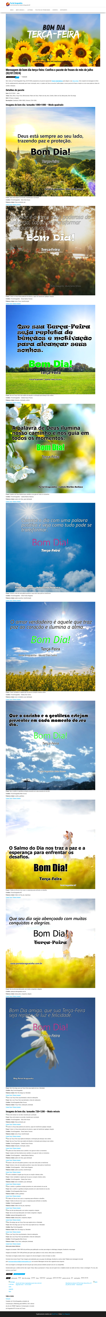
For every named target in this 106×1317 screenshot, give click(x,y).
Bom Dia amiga (26, 1278)
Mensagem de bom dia (19, 1274)
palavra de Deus (57, 1278)
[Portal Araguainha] (7, 10)
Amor (19, 1278)
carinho (33, 1278)
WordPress (55, 1314)
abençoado (14, 1278)
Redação (24, 77)
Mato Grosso (20, 10)
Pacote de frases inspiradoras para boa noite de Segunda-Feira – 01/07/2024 (28, 1283)
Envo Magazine (66, 1314)
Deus (37, 1278)
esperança (42, 1278)
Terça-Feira (75, 81)
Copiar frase (9, 204)
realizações (77, 1278)
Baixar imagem (17, 204)
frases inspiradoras (57, 81)
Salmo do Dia (84, 1278)
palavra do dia (66, 1278)
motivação (49, 1278)
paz (72, 1278)
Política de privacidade (42, 10)
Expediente (63, 10)
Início (11, 10)
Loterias (30, 10)
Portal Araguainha (16, 3)
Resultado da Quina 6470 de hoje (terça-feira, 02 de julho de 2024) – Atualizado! (78, 1283)
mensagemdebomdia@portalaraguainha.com (19, 1261)
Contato (55, 10)
